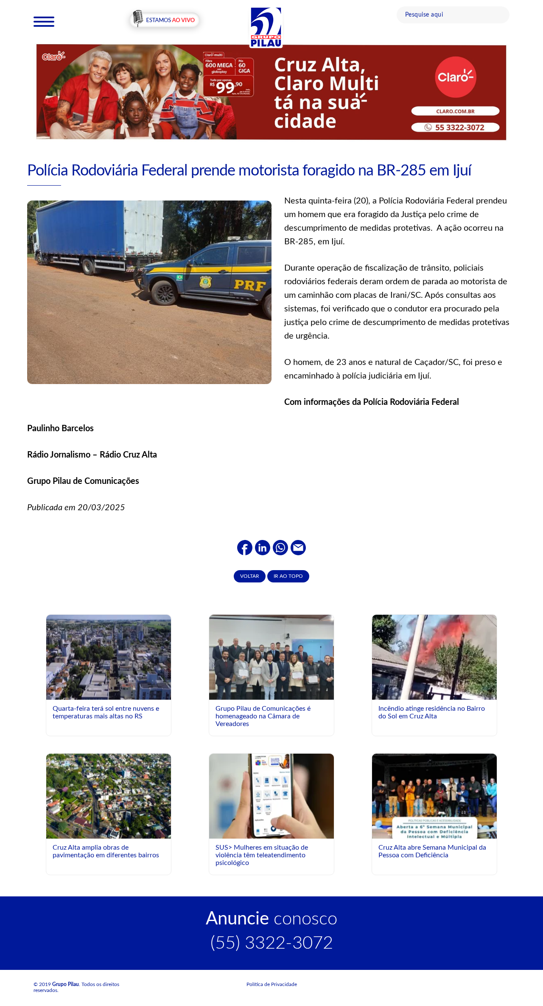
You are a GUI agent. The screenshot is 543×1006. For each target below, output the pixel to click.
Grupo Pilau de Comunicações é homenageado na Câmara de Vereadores (263, 716)
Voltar (249, 576)
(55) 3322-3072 (271, 943)
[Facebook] (244, 547)
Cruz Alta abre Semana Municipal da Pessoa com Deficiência (432, 851)
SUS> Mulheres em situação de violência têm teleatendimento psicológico (262, 855)
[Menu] (44, 21)
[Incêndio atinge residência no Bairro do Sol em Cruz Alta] (434, 668)
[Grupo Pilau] (266, 26)
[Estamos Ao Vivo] (164, 20)
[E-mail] (298, 547)
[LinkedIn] (262, 547)
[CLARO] (271, 91)
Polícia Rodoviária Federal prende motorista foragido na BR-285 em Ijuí (249, 170)
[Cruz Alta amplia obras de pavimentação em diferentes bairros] (108, 795)
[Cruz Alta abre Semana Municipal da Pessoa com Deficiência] (434, 831)
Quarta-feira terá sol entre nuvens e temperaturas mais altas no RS (106, 712)
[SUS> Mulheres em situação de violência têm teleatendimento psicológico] (271, 795)
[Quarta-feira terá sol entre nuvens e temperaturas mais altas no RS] (108, 656)
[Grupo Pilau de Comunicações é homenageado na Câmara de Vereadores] (271, 661)
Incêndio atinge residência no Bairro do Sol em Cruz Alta (431, 712)
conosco (271, 919)
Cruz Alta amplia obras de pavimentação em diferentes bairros (106, 851)
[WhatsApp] (280, 547)
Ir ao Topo (288, 576)
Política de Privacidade (271, 984)
